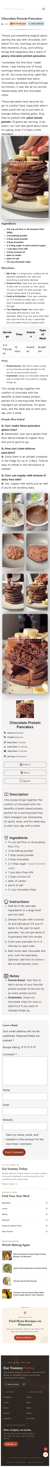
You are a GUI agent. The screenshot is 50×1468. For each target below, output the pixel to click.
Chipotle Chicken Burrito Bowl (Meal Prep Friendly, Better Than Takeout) (28, 1294)
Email (6, 1104)
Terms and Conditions (35, 1462)
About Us (10, 1462)
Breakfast (7, 1397)
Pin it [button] (26, 772)
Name (6, 1090)
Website (8, 1119)
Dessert (6, 1413)
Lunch (5, 1402)
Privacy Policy (20, 1462)
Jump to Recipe (37, 24)
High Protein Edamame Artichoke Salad (30, 1268)
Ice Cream (30, 1418)
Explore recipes (9, 1184)
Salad (28, 1408)
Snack (28, 1397)
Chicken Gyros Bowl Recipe (25, 1281)
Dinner (6, 1408)
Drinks (29, 1413)
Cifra (7, 24)
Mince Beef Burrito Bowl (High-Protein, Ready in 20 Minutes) (29, 1255)
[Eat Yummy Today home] (14, 9)
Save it (26, 781)
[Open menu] (43, 9)
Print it (26, 764)
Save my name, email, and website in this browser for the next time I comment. (25, 1139)
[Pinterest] (24, 1384)
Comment (10, 1054)
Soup (28, 1402)
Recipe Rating (11, 1047)
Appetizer (7, 1418)
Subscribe (9, 1444)
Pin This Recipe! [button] (19, 24)
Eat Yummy (18, 1368)
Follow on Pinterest (23, 1338)
